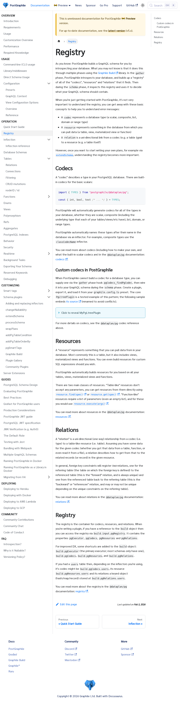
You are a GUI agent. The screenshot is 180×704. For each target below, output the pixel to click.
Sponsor (91, 5)
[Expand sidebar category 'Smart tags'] (49, 290)
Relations (158, 37)
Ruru (11, 671)
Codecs (157, 18)
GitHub (130, 5)
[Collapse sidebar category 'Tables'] (49, 158)
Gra (12, 654)
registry (80, 591)
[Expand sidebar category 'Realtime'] (49, 253)
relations (61, 501)
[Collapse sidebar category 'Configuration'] (49, 83)
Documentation (40, 5)
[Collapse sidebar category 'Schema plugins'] (49, 297)
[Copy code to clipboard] (141, 192)
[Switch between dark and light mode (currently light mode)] (143, 5)
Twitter (69, 654)
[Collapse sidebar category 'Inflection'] (49, 139)
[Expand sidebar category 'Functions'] (49, 196)
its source (72, 301)
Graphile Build (106, 73)
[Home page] (59, 41)
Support (117, 5)
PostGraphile (16, 649)
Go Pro (104, 5)
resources (61, 416)
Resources (159, 31)
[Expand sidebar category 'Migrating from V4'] (49, 477)
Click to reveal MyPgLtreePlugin (81, 312)
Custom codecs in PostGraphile (165, 25)
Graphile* (14, 665)
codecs (60, 259)
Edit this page (68, 604)
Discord (69, 649)
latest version (116, 30)
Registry (158, 42)
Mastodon (71, 660)
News (78, 5)
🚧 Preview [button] (61, 5)
